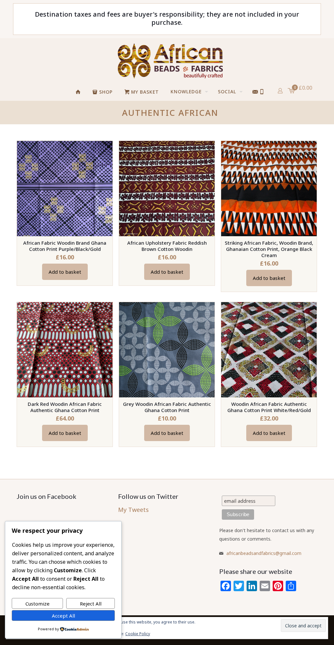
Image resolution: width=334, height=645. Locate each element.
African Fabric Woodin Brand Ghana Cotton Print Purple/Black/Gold (64, 245)
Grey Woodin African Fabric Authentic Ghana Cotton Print (167, 407)
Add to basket (65, 272)
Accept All (63, 615)
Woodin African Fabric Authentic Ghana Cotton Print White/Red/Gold (269, 407)
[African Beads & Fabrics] (170, 60)
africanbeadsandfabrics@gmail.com (263, 553)
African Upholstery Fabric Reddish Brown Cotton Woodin (167, 245)
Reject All (90, 603)
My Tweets (133, 510)
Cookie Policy (137, 634)
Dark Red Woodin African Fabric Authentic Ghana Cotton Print (65, 407)
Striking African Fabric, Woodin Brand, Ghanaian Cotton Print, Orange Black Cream (269, 248)
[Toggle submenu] (236, 108)
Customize (37, 603)
